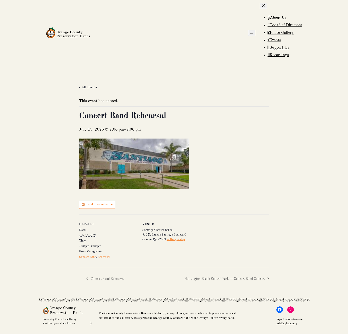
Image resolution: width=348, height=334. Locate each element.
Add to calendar (98, 204)
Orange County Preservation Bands (73, 34)
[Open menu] (251, 33)
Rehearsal (104, 257)
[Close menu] (263, 6)
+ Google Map (176, 239)
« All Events (88, 87)
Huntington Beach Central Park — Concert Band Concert (225, 279)
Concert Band (87, 257)
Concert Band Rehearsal (107, 279)
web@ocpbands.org (286, 323)
